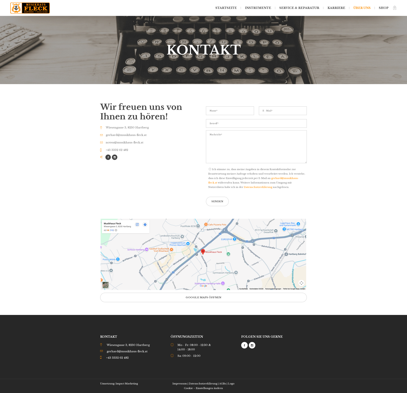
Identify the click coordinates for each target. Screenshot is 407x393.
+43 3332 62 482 (117, 357)
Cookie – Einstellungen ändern (203, 388)
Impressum (179, 383)
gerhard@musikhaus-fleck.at (127, 351)
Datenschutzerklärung (258, 187)
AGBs (222, 383)
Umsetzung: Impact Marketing (119, 383)
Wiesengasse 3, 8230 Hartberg (128, 345)
